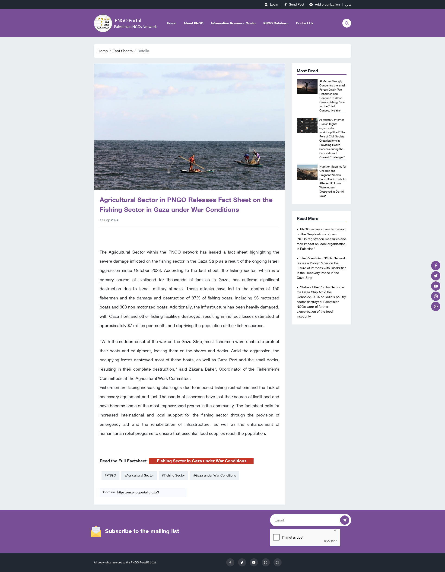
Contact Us (304, 23)
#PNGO (110, 475)
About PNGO (193, 23)
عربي (348, 4)
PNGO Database (276, 23)
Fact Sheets (123, 50)
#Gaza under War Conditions (214, 475)
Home (171, 23)
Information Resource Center (233, 23)
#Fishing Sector (173, 475)
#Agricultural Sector (139, 475)
